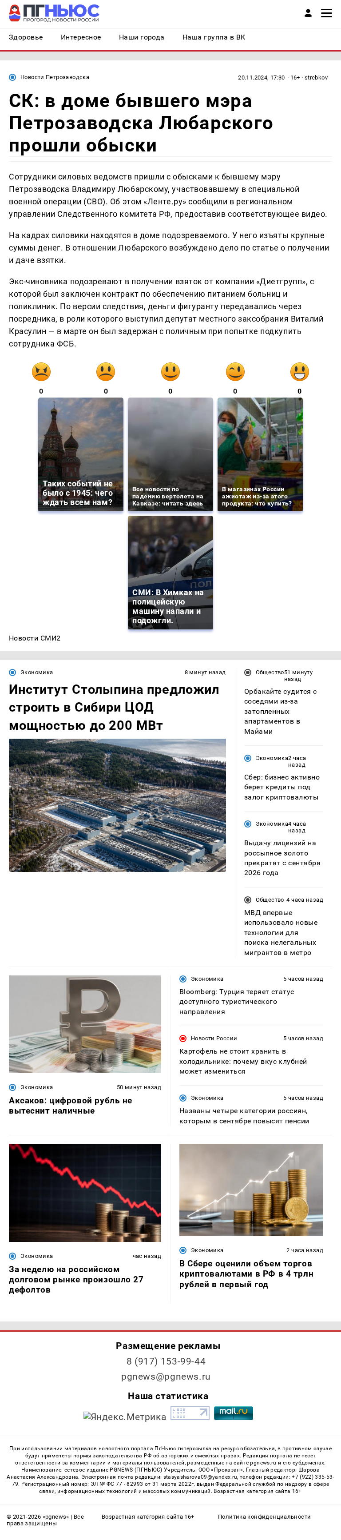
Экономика (36, 672)
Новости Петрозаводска (54, 77)
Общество (270, 672)
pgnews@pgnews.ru (166, 1376)
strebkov (316, 77)
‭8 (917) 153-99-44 (166, 1361)
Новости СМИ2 (35, 638)
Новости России (214, 1038)
